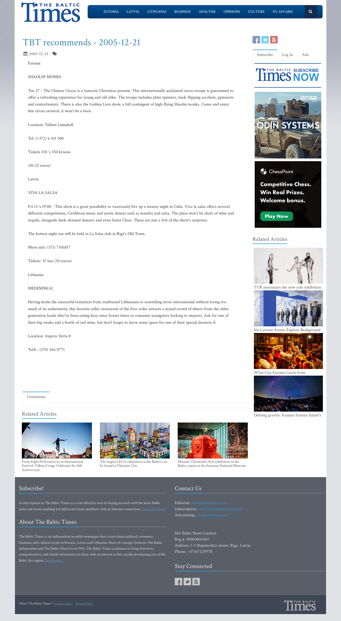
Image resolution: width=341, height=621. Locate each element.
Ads (305, 55)
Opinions (232, 11)
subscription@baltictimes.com (220, 509)
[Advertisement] (136, 372)
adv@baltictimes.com (212, 515)
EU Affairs (283, 11)
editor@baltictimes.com (209, 503)
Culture (256, 11)
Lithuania (157, 11)
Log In (287, 55)
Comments (36, 397)
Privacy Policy (84, 604)
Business (182, 11)
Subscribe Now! (153, 509)
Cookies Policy (63, 604)
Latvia (133, 11)
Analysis (207, 11)
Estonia (111, 11)
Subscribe (265, 55)
